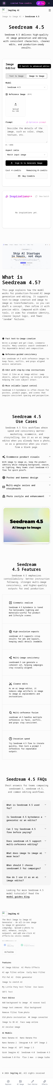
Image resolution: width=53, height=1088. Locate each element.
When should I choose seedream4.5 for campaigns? (24, 867)
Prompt (9, 122)
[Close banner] (49, 3)
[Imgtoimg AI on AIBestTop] (10, 945)
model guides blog (18, 896)
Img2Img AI (15, 1073)
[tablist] (26, 76)
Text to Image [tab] (16, 76)
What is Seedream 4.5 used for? (23, 806)
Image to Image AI (11, 16)
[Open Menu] (49, 10)
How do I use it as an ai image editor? (22, 879)
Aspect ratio (12, 150)
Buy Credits (28, 176)
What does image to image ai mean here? (24, 855)
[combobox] (26, 87)
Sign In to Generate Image (28, 163)
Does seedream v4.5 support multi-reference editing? (24, 843)
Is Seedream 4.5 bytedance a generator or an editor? (24, 818)
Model (8, 83)
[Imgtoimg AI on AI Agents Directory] (27, 945)
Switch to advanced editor (36, 66)
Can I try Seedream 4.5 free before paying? (21, 831)
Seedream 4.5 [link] (32, 16)
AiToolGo (9, 952)
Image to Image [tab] (36, 76)
